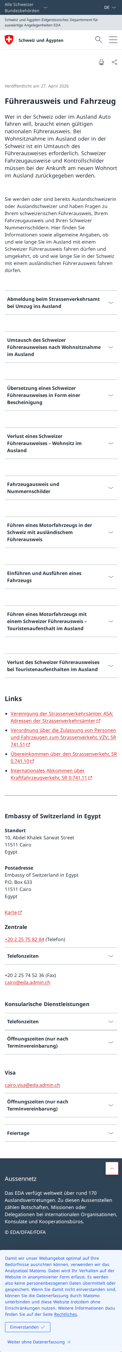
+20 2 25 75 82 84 (24, 939)
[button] (111, 1168)
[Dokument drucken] (101, 62)
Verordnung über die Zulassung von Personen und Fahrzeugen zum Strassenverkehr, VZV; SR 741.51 (63, 737)
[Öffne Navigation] (113, 40)
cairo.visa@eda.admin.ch (32, 1085)
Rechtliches (65, 1314)
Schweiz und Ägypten (41, 40)
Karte (11, 912)
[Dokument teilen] (114, 62)
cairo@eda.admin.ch (27, 982)
